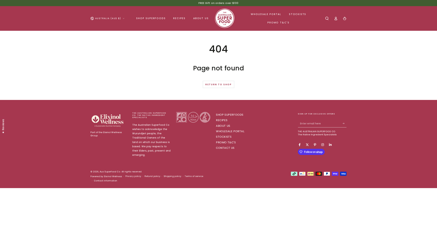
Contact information (105, 180)
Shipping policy (172, 176)
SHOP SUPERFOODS (229, 115)
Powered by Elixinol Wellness (106, 176)
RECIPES (221, 120)
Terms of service (194, 176)
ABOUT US (223, 126)
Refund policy (152, 176)
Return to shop (218, 84)
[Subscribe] (345, 123)
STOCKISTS (223, 137)
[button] (326, 18)
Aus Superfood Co (110, 171)
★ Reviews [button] (3, 126)
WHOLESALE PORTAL (230, 131)
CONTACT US (225, 148)
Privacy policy (133, 176)
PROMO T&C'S (226, 142)
